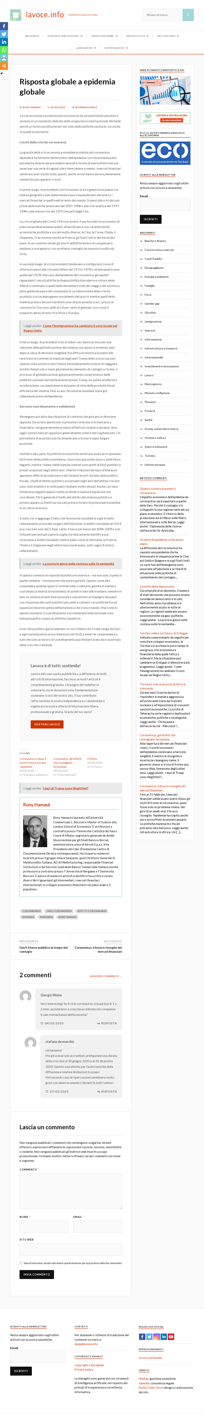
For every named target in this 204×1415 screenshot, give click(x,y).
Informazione (153, 339)
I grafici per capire (102, 35)
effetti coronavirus (92, 911)
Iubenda (144, 1383)
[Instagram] (156, 1337)
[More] (4, 66)
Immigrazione (153, 321)
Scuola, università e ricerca (161, 428)
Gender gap (152, 303)
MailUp (143, 1378)
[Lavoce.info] (39, 15)
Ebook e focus (135, 35)
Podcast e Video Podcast (63, 35)
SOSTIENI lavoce (47, 724)
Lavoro (149, 375)
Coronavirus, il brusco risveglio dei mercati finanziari (98, 949)
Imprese (150, 330)
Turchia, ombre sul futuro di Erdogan (164, 633)
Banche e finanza (155, 241)
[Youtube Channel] (171, 1337)
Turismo (150, 455)
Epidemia (28, 917)
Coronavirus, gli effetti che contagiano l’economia (67, 762)
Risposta (109, 1023)
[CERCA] (188, 15)
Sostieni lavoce (114, 47)
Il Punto (92, 758)
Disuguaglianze (154, 267)
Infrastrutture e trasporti (161, 348)
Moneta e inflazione (157, 393)
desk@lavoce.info (86, 1344)
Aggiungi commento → (106, 976)
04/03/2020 (54, 1023)
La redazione (84, 47)
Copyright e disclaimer (89, 1365)
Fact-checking (166, 35)
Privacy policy (84, 1369)
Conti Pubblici (153, 258)
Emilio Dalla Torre (151, 1387)
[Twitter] (4, 34)
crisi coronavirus (59, 911)
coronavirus (31, 911)
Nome (25, 1216)
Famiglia (150, 285)
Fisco (148, 294)
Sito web (27, 1239)
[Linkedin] (4, 42)
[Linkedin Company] (164, 1337)
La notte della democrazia (157, 586)
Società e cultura (155, 437)
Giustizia (150, 312)
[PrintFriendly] (4, 58)
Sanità (148, 419)
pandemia (46, 917)
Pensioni (150, 402)
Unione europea (155, 464)
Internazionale (86, 107)
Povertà (150, 411)
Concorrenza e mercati (159, 249)
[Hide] (1, 73)
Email (78, 1216)
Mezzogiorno (153, 384)
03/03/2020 (57, 107)
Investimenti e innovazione (162, 366)
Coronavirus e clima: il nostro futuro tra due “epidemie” (33, 762)
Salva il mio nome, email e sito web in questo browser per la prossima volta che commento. (73, 1263)
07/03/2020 (59, 1091)
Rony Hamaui (32, 107)
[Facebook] (4, 26)
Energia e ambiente (157, 276)
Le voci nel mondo (150, 1357)
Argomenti (32, 35)
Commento (29, 1169)
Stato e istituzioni (156, 446)
